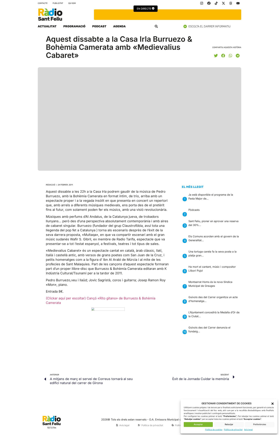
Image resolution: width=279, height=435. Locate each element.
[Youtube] (238, 3)
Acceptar (198, 424)
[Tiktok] (216, 3)
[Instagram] (201, 3)
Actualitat (47, 26)
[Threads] (230, 3)
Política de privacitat (233, 429)
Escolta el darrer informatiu (209, 26)
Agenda (119, 26)
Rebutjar (229, 424)
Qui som (72, 3)
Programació (74, 26)
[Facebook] (209, 3)
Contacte (42, 3)
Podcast (99, 26)
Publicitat (58, 3)
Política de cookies (213, 429)
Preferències (259, 424)
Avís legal (248, 429)
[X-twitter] (223, 3)
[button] (272, 403)
